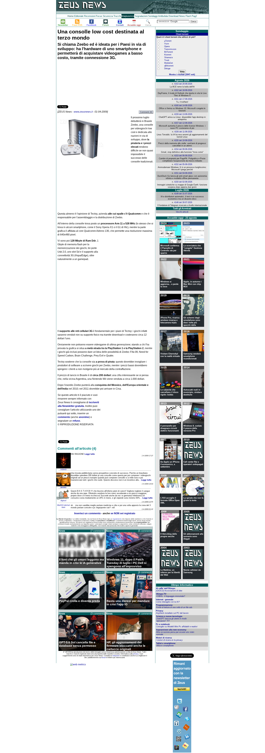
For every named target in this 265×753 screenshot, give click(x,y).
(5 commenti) (145, 531)
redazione (116, 656)
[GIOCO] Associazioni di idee (169, 591)
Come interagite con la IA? (168, 602)
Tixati (166, 60)
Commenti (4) (146, 112)
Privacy (159, 611)
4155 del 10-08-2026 (183, 140)
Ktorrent (167, 55)
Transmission (170, 49)
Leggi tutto (89, 454)
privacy (135, 654)
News (182, 16)
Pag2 (194, 16)
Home (70, 16)
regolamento (117, 519)
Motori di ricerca (164, 638)
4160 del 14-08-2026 (183, 105)
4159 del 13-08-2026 (183, 114)
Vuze (166, 43)
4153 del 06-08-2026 (183, 155)
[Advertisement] (80, 83)
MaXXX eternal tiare (63, 506)
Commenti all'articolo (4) (77, 448)
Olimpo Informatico (182, 585)
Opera (167, 46)
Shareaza (168, 57)
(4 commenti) (145, 572)
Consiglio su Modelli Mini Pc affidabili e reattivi (176, 626)
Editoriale (78, 16)
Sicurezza (108, 16)
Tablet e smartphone (165, 643)
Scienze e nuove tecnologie (169, 616)
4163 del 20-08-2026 (183, 84)
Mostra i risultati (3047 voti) (182, 74)
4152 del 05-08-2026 (183, 164)
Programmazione (164, 605)
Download (174, 16)
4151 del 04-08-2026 (183, 173)
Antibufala (163, 16)
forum (104, 657)
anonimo (84, 417)
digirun (63, 500)
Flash (188, 16)
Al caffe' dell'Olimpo (165, 588)
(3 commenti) (97, 613)
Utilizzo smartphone (165, 645)
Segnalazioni (141, 16)
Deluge (167, 68)
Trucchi (117, 16)
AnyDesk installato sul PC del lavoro (172, 613)
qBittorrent (168, 66)
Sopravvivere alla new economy (171, 630)
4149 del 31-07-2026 (183, 193)
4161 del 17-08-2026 (183, 99)
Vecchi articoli (182, 212)
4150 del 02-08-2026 (183, 182)
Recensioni (89, 16)
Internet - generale (164, 599)
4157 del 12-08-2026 (183, 123)
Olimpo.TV (161, 594)
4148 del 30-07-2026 (183, 202)
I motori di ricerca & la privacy (169, 640)
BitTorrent (168, 52)
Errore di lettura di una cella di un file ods (174, 607)
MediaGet (168, 63)
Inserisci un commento (87, 513)
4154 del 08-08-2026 (183, 149)
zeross (63, 487)
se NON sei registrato (123, 513)
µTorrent (167, 41)
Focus (99, 16)
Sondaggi (152, 16)
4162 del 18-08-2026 (183, 90)
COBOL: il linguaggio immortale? (170, 596)
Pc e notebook (163, 624)
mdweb (63, 469)
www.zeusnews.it (83, 111)
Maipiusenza (127, 16)
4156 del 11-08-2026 (183, 132)
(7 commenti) (97, 531)
